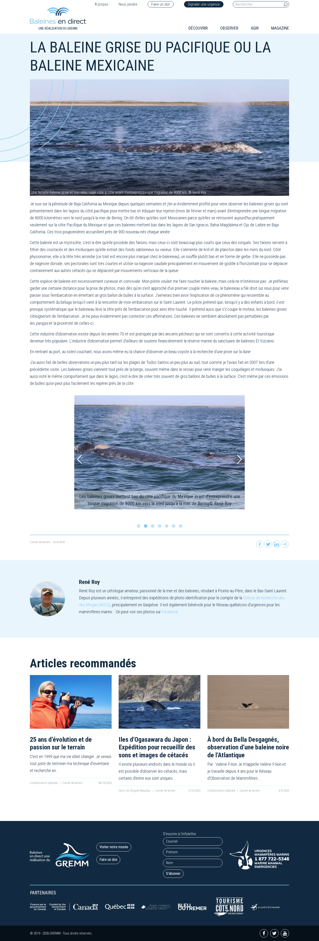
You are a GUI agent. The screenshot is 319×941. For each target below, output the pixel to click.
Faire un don (160, 4)
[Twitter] (268, 544)
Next (239, 459)
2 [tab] (146, 527)
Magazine (280, 28)
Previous (79, 459)
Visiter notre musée (113, 847)
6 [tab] (174, 527)
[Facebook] (259, 544)
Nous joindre (128, 4)
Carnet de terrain (40, 542)
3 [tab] (153, 527)
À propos (101, 4)
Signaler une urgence (204, 4)
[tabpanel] (159, 452)
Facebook (170, 611)
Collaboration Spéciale (44, 783)
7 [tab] (181, 527)
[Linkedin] (276, 544)
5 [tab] (167, 527)
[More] (285, 544)
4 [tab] (160, 527)
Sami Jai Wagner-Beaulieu (135, 790)
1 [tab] (139, 527)
